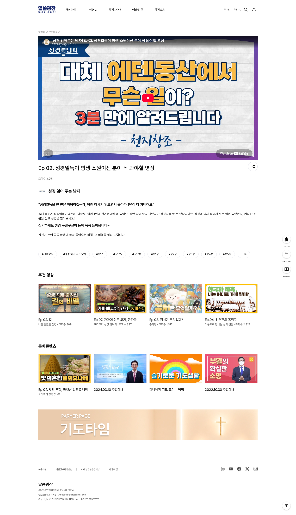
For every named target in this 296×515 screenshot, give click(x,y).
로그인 (227, 9)
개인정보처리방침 (64, 469)
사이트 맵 (113, 469)
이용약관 (42, 469)
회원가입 (237, 9)
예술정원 (137, 9)
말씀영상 (55, 32)
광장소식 (160, 9)
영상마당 (70, 9)
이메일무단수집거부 (90, 469)
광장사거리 (115, 9)
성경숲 (93, 9)
